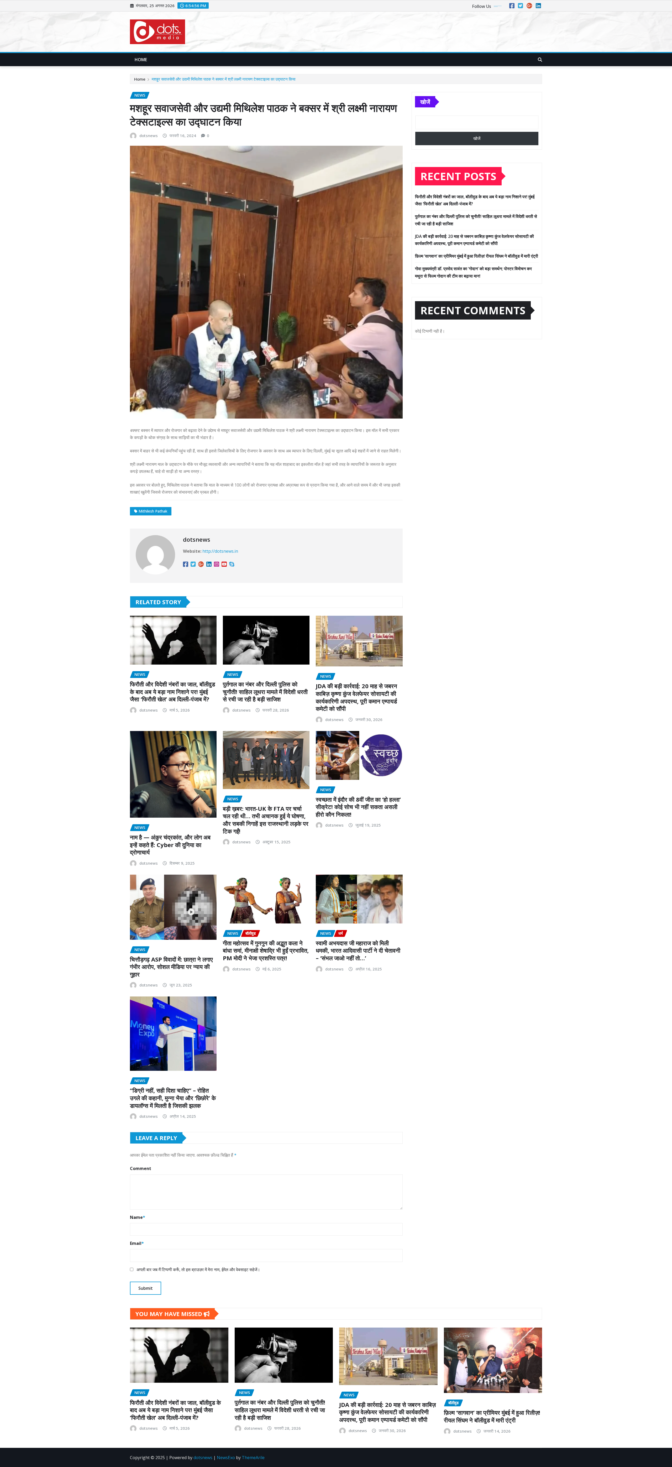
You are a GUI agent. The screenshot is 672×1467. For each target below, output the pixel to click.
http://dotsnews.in (220, 551)
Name (137, 1217)
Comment (140, 1168)
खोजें (425, 102)
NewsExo (226, 1457)
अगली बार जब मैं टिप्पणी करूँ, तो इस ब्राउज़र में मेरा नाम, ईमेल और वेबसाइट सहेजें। (198, 1269)
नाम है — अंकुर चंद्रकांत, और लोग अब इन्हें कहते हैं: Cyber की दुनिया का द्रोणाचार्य (170, 844)
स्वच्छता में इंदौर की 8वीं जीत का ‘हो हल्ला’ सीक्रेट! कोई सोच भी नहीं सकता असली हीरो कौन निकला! (358, 806)
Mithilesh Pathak (153, 511)
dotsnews (148, 135)
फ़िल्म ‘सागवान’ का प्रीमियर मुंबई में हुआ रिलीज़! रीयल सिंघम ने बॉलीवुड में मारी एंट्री (476, 256)
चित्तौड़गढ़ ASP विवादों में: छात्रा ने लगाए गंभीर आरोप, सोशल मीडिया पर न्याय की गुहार (171, 966)
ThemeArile (253, 1457)
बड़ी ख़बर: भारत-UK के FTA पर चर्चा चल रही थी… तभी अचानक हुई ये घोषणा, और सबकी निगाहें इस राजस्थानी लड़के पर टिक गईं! (265, 820)
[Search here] (540, 59)
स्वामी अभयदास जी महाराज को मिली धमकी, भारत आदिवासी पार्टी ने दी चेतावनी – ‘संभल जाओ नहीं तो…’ (358, 950)
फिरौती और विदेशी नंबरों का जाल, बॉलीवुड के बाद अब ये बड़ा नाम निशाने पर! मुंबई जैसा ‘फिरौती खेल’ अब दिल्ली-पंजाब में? (172, 691)
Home (141, 59)
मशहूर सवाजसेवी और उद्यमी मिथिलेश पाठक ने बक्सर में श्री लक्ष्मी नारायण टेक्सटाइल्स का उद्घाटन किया (223, 79)
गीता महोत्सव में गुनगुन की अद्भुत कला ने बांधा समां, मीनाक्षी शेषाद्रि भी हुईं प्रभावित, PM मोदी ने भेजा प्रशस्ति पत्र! (266, 950)
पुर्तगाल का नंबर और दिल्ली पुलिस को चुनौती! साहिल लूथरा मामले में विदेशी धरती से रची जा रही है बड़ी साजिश (265, 691)
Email (137, 1243)
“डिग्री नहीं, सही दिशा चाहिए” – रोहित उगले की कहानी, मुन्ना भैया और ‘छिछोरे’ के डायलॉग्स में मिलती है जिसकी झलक (173, 1097)
